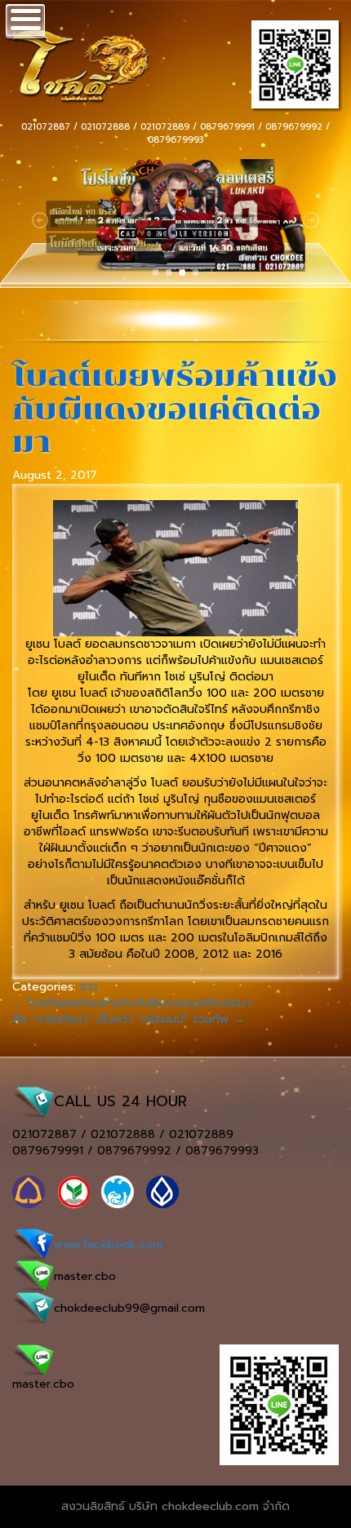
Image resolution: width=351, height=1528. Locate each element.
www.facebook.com (108, 1244)
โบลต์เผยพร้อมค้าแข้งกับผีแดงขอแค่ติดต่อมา (174, 408)
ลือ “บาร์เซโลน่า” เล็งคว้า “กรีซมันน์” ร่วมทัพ (128, 1019)
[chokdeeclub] (63, 62)
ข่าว (89, 986)
